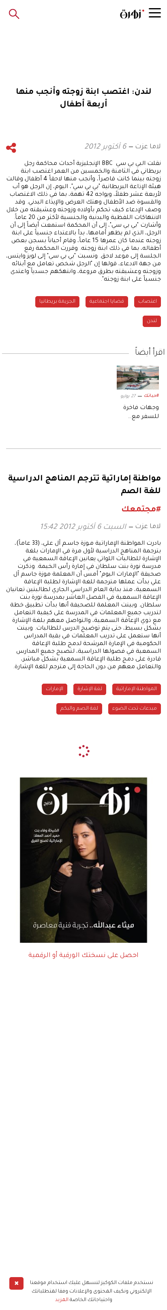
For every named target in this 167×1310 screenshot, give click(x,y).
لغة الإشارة (89, 689)
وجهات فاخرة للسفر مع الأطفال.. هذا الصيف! (141, 413)
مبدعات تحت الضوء (134, 709)
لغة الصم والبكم (79, 709)
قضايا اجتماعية (107, 302)
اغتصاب (147, 302)
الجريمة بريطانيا (57, 302)
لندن (152, 321)
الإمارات (54, 689)
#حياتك (151, 396)
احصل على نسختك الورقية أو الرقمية (83, 955)
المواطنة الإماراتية (136, 689)
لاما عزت (148, 147)
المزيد (62, 1300)
